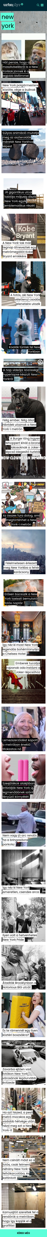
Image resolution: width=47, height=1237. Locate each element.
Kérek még (23, 1233)
